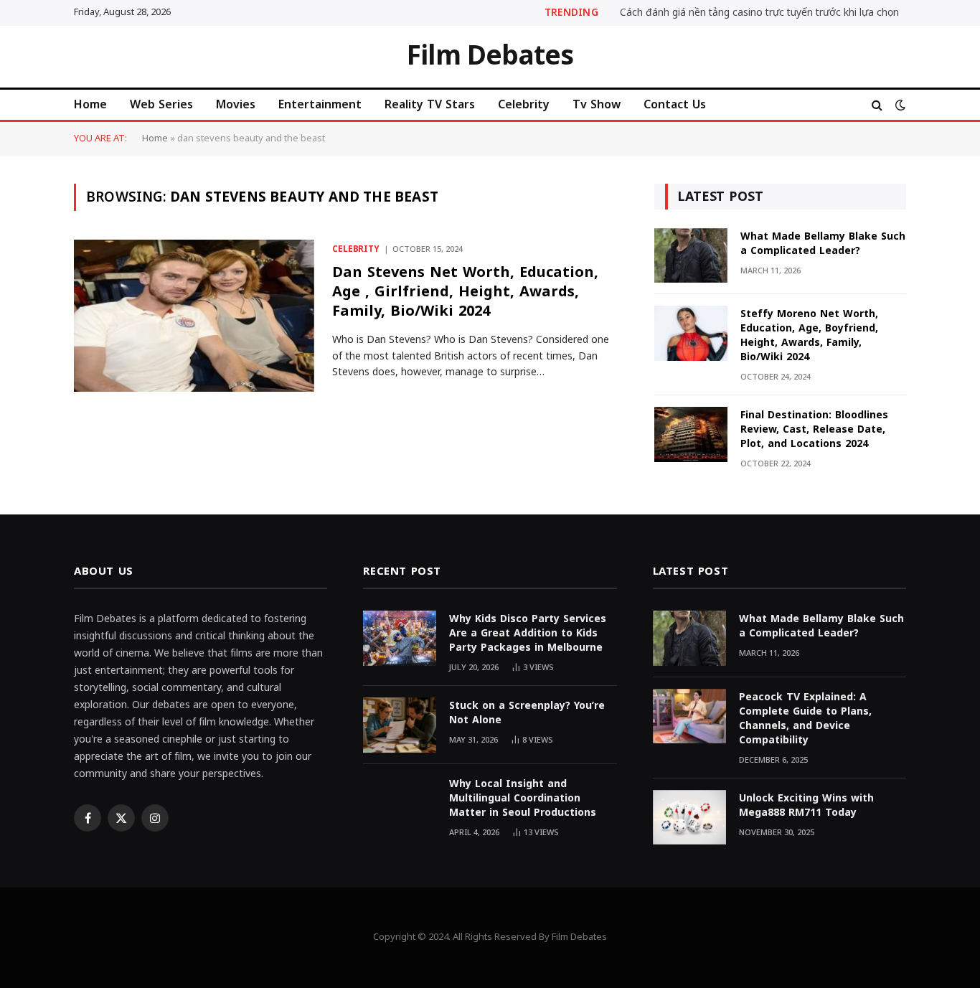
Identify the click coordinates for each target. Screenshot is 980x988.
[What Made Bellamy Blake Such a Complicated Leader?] (690, 255)
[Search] (877, 105)
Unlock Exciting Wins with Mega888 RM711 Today (806, 805)
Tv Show (597, 104)
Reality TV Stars (430, 104)
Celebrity (524, 104)
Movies (235, 104)
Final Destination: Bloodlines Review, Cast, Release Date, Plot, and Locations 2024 (814, 429)
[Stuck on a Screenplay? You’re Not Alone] (399, 725)
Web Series (161, 104)
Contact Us (675, 104)
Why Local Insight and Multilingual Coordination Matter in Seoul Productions (522, 798)
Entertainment (320, 104)
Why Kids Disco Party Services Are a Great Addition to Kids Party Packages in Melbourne (527, 633)
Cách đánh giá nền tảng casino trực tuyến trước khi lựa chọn (759, 12)
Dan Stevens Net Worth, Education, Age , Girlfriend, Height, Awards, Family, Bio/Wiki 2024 (465, 292)
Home (90, 104)
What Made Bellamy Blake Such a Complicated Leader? (822, 244)
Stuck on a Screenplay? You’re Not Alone (527, 713)
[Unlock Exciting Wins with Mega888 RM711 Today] (689, 817)
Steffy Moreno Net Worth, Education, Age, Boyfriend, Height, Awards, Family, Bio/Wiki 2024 (809, 335)
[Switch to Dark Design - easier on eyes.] (899, 105)
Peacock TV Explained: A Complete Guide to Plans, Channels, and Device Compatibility (805, 719)
